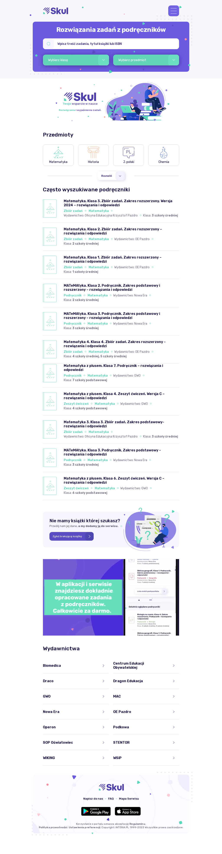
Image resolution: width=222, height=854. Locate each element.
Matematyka (99, 211)
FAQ (111, 798)
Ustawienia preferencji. (85, 827)
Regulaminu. (137, 823)
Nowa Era (140, 295)
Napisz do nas (93, 798)
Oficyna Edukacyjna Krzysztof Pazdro (111, 215)
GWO (137, 375)
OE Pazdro (142, 239)
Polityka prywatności (53, 827)
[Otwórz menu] (173, 10)
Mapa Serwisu (129, 798)
